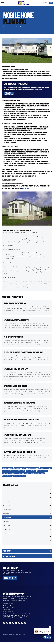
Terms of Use (5, 634)
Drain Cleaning (6, 498)
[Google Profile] (4, 623)
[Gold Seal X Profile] (16, 623)
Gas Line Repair (6, 505)
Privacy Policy (12, 634)
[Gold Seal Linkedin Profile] (22, 623)
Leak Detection (6, 501)
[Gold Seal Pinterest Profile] (25, 623)
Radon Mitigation (6, 525)
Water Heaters (6, 494)
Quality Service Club (7, 541)
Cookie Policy (18, 634)
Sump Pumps (6, 513)
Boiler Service (6, 521)
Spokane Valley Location (8, 603)
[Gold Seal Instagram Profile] (10, 623)
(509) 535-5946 (44, 3)
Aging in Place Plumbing (8, 533)
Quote (51, 3)
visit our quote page (8, 572)
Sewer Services (7, 551)
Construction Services (9, 556)
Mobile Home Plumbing (8, 517)
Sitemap (23, 634)
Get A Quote (9, 93)
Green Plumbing (6, 537)
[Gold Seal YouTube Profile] (13, 623)
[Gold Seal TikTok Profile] (19, 623)
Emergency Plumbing (7, 490)
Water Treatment (7, 509)
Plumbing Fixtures (7, 529)
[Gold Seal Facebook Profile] (7, 623)
